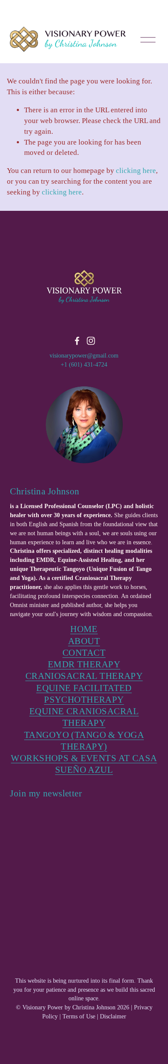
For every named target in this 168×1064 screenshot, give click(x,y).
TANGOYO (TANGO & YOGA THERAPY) (84, 741)
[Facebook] (77, 340)
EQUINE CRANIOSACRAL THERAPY (84, 717)
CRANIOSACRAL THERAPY (84, 676)
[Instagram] (91, 340)
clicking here (136, 171)
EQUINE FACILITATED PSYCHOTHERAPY (84, 694)
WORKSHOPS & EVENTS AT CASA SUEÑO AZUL (84, 764)
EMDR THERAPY (84, 664)
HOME (84, 629)
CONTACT (84, 653)
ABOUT (84, 641)
